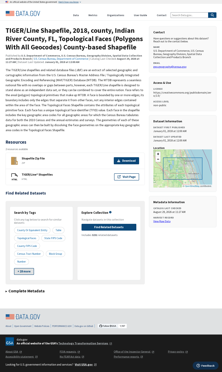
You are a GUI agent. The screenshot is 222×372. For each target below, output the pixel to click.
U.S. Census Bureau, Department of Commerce (61, 58)
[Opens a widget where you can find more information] (206, 366)
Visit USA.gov (84, 364)
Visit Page (129, 177)
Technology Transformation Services (83, 343)
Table (58, 230)
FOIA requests (68, 351)
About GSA (12, 351)
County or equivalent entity (32, 230)
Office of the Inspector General (132, 351)
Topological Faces (26, 238)
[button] (158, 154)
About (8, 326)
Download (129, 161)
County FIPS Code (27, 246)
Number (21, 261)
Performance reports (127, 356)
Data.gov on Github (84, 326)
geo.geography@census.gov (169, 66)
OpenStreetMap (192, 185)
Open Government (22, 326)
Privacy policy (176, 351)
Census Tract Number (29, 253)
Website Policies (41, 326)
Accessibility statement (20, 356)
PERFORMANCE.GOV (62, 326)
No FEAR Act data (70, 356)
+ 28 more (24, 271)
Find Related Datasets (108, 227)
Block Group (55, 253)
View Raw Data (161, 221)
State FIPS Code (53, 238)
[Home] (23, 13)
